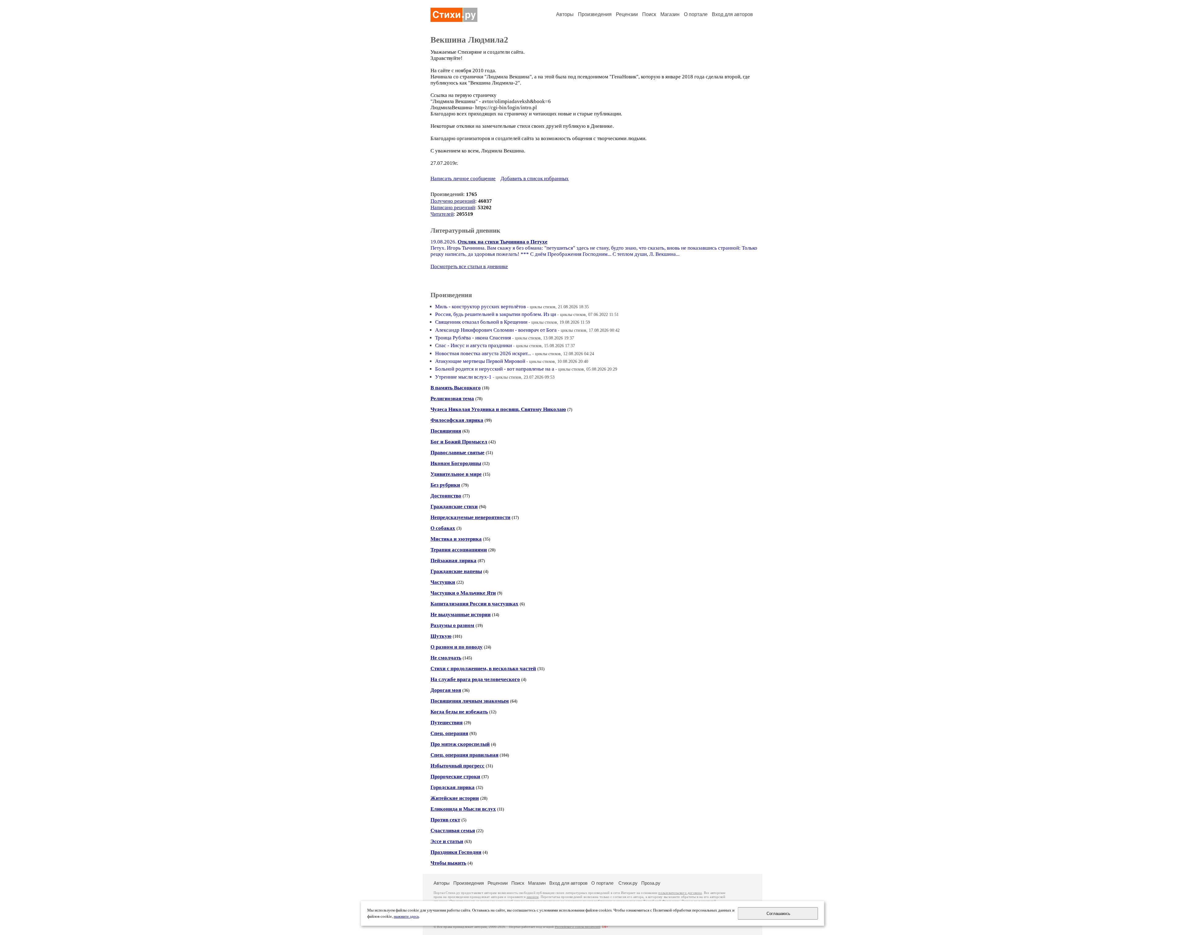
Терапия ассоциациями (458, 550)
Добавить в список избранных (535, 178)
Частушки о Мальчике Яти (463, 593)
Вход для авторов (732, 14)
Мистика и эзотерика (456, 539)
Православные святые (457, 452)
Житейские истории (454, 798)
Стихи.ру (628, 883)
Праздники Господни (455, 852)
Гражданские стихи (454, 506)
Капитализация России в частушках (474, 604)
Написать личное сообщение (463, 178)
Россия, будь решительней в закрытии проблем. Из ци (495, 314)
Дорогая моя (445, 690)
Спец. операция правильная (464, 755)
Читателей (442, 214)
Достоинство (445, 496)
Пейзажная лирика (453, 560)
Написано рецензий (452, 207)
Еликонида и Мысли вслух (463, 809)
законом (532, 897)
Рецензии (627, 14)
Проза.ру (650, 883)
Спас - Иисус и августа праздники (473, 345)
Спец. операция (449, 733)
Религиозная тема (452, 398)
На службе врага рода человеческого (475, 679)
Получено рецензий (452, 201)
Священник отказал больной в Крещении (481, 322)
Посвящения (445, 431)
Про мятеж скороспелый (460, 744)
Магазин (670, 14)
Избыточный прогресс (457, 766)
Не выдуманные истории (460, 614)
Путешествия (446, 722)
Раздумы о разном (452, 625)
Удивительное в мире (456, 474)
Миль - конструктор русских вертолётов (480, 307)
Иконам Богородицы (455, 463)
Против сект (445, 820)
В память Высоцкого (455, 388)
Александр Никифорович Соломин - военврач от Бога (496, 330)
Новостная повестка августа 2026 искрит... (483, 353)
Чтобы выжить (448, 863)
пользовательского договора (680, 893)
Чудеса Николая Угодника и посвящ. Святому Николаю (498, 409)
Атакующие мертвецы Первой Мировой (480, 361)
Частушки (442, 582)
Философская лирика (456, 420)
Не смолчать (445, 658)
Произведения (595, 14)
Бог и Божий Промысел (458, 442)
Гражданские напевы (456, 571)
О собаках (442, 528)
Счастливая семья (452, 830)
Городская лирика (452, 787)
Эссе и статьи (446, 841)
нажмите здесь (406, 916)
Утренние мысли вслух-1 (463, 377)
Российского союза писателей (577, 927)
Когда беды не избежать (459, 712)
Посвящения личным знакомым (469, 701)
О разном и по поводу (456, 647)
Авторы (565, 14)
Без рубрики (445, 485)
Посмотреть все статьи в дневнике (469, 266)
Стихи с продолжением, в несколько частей (483, 668)
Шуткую (440, 636)
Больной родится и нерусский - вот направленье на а (494, 369)
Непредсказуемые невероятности (470, 517)
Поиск (649, 14)
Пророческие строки (455, 776)
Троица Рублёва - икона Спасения (473, 338)
